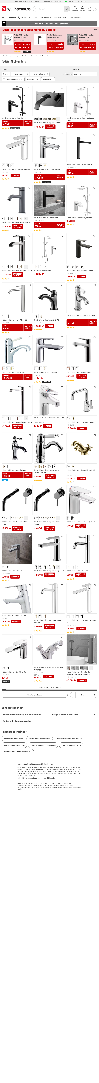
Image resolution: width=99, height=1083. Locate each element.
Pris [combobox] (4, 74)
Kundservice (75, 10)
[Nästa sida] (94, 695)
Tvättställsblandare (43, 56)
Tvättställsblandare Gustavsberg (69, 739)
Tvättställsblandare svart (71, 745)
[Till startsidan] (16, 8)
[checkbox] (20, 74)
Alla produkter (10, 17)
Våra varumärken (60, 17)
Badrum (14, 56)
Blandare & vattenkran (26, 56)
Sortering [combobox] (77, 74)
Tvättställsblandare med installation (17, 752)
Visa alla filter (48, 79)
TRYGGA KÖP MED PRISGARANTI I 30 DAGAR (27, 1)
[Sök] (67, 9)
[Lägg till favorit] (10, 36)
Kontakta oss (25, 17)
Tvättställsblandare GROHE (14, 745)
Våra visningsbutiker (42, 17)
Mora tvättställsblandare (13, 739)
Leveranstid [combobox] (31, 79)
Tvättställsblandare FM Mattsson (43, 745)
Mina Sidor (82, 10)
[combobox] (84, 695)
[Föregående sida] (73, 695)
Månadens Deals (75, 17)
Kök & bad (6, 56)
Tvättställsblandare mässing (39, 739)
